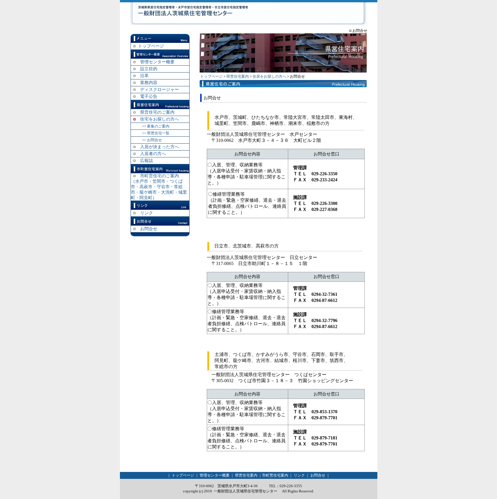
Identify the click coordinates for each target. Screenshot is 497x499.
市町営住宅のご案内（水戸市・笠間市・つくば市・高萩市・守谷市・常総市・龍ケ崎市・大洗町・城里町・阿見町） (159, 187)
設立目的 (148, 68)
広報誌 (146, 160)
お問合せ (148, 228)
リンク (146, 213)
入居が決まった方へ (159, 146)
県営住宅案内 (237, 76)
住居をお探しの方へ (269, 76)
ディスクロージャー (159, 89)
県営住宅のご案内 (157, 112)
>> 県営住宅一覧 (155, 133)
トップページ (151, 46)
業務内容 (148, 82)
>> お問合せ (152, 140)
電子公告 (148, 96)
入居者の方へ (153, 153)
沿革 (144, 75)
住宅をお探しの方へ (159, 119)
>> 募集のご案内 (155, 126)
